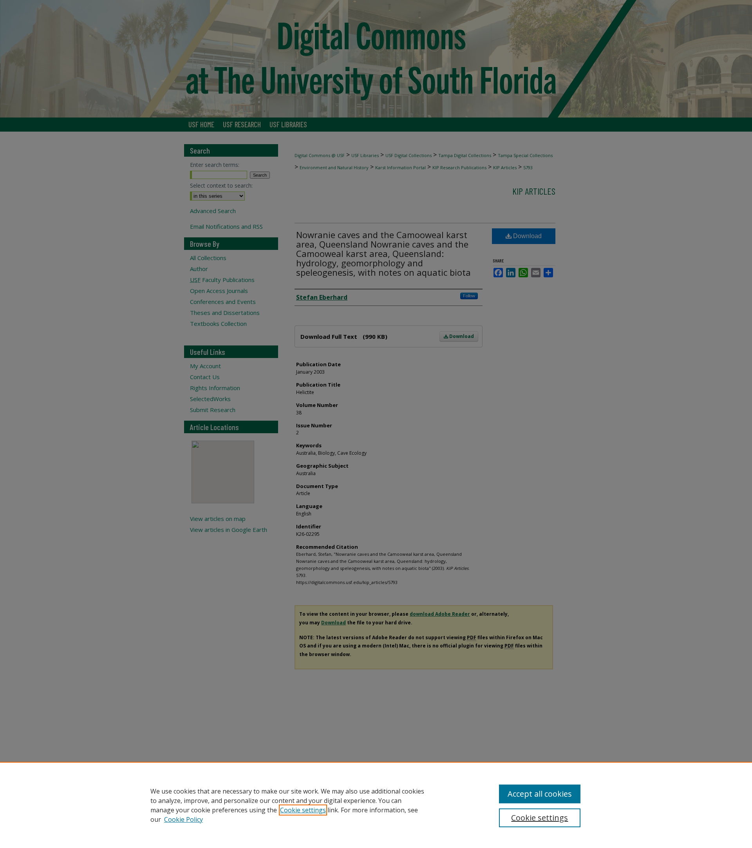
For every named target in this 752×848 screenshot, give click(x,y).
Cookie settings (303, 810)
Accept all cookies (540, 793)
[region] (376, 805)
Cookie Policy (183, 819)
